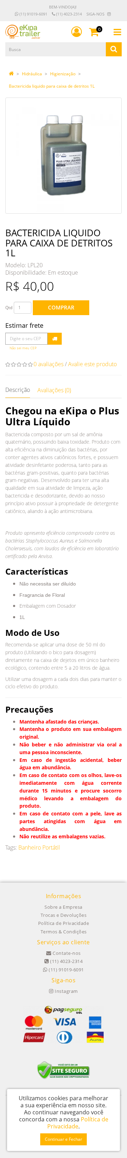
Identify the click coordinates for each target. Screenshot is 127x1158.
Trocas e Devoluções (64, 915)
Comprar (61, 307)
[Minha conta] (76, 31)
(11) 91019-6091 (32, 14)
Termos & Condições (64, 931)
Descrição (17, 390)
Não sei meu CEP (23, 348)
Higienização (62, 74)
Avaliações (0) (54, 390)
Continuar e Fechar (63, 1139)
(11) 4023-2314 (68, 14)
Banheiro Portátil (39, 847)
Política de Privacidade (63, 923)
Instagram (66, 991)
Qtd (8, 308)
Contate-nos (66, 953)
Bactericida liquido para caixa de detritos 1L (52, 86)
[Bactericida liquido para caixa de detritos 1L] (63, 156)
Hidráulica (32, 74)
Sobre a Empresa (63, 907)
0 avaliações (49, 364)
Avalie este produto (92, 364)
